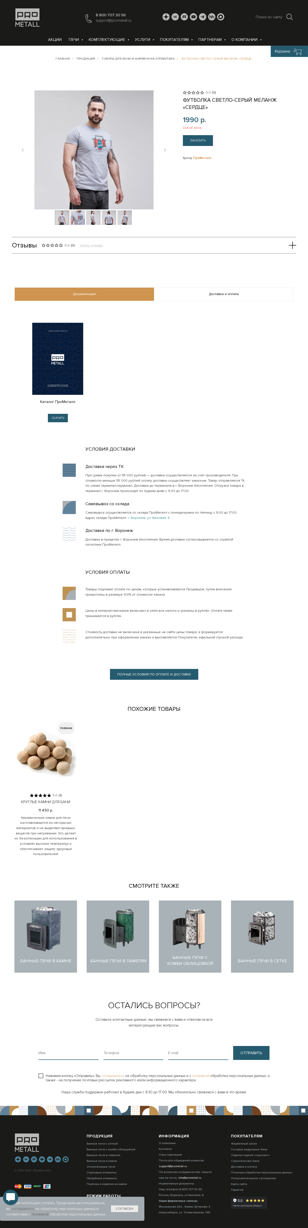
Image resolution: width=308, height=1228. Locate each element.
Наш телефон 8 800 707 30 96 (180, 1189)
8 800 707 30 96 (111, 15)
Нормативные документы (176, 1183)
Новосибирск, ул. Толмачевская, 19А (184, 1212)
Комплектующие (107, 39)
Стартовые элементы (101, 1172)
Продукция (86, 59)
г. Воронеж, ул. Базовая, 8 (149, 518)
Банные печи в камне (102, 1161)
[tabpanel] (154, 368)
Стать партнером (170, 1155)
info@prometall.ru (189, 1178)
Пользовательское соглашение (253, 1178)
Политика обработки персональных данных (261, 1172)
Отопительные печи (101, 1167)
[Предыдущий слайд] (22, 150)
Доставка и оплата (244, 1167)
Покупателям (175, 39)
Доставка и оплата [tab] (224, 294)
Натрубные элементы (102, 1178)
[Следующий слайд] (164, 150)
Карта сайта (239, 1184)
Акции (55, 39)
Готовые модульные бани (249, 1149)
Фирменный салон (244, 1144)
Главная (63, 59)
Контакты (165, 1149)
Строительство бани (245, 1161)
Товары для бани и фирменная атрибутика (138, 59)
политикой (201, 1076)
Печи (74, 39)
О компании (245, 39)
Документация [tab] (84, 294)
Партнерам (211, 39)
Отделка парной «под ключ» (250, 1155)
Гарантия (237, 1190)
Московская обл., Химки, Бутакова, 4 (184, 1207)
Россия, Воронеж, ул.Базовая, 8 (181, 1195)
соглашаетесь (113, 1076)
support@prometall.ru (113, 20)
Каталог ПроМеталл (57, 401)
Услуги (143, 39)
